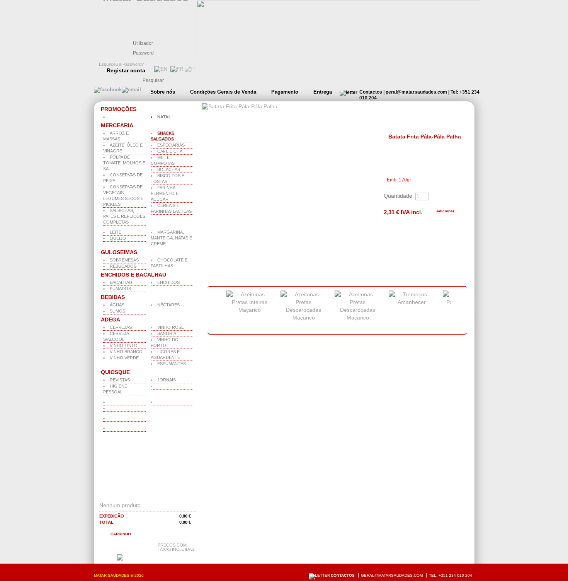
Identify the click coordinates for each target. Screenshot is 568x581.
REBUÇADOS (123, 266)
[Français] (176, 69)
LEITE (115, 232)
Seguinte (461, 310)
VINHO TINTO (124, 345)
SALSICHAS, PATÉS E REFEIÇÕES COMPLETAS (124, 216)
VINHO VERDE (124, 357)
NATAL (164, 116)
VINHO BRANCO (126, 351)
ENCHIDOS (168, 282)
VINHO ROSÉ (170, 327)
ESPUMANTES (171, 363)
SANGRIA (166, 333)
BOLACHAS (168, 169)
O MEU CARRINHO (130, 495)
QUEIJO (118, 238)
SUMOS (117, 311)
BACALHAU (121, 282)
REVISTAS (120, 380)
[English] (160, 69)
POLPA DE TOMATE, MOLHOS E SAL (124, 163)
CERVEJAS (121, 327)
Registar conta (126, 70)
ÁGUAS (117, 304)
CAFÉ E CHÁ (169, 151)
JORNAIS (166, 380)
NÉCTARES (168, 304)
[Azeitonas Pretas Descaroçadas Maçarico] (304, 317)
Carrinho (121, 534)
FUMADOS (120, 288)
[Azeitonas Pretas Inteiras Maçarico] (249, 310)
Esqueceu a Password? (121, 64)
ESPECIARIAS (171, 145)
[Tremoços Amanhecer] (412, 302)
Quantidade (398, 196)
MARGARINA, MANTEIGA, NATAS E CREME (171, 238)
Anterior (212, 310)
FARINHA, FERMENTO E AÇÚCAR (165, 193)
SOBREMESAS (124, 260)
